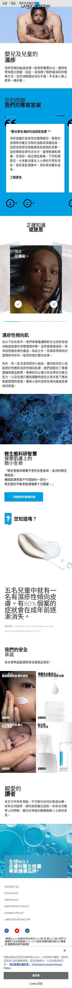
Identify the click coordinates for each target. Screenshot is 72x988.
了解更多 (16, 177)
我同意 (36, 975)
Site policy (11, 893)
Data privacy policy (16, 906)
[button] (11, 321)
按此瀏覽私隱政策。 (20, 964)
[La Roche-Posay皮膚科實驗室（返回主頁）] (36, 5)
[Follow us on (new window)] (6, 930)
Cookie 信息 (35, 983)
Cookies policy (14, 913)
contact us (11, 887)
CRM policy (11, 900)
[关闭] (65, 950)
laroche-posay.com (17, 919)
